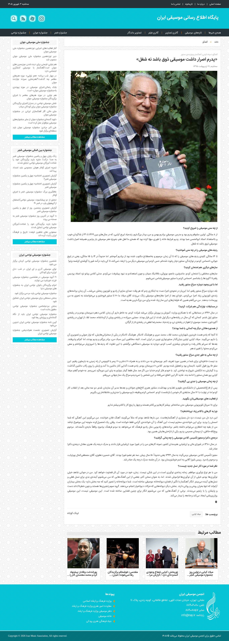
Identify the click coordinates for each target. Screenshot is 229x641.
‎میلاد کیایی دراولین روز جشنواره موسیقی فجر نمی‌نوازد (201, 575)
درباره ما (201, 4)
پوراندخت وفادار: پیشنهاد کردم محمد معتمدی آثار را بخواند (83, 575)
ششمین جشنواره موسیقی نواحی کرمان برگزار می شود (35, 262)
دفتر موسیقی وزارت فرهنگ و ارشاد (94, 611)
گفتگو (205, 42)
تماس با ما (176, 4)
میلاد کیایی (196, 514)
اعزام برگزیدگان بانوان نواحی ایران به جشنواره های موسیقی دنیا (35, 287)
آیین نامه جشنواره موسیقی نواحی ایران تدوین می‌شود (35, 324)
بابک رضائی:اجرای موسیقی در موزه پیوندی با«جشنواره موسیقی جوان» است (35, 89)
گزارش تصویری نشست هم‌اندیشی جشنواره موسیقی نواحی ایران (35, 332)
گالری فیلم (153, 33)
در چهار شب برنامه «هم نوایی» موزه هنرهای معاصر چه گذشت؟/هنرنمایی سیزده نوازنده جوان (35, 79)
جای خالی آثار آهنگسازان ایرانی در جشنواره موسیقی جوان (35, 113)
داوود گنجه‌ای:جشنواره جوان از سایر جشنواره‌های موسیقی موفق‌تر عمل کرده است (35, 121)
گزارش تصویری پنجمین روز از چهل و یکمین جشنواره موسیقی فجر (35, 209)
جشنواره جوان (40, 33)
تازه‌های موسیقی (193, 33)
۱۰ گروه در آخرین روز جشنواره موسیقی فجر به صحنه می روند (35, 217)
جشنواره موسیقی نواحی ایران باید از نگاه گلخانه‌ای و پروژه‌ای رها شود (35, 316)
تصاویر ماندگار (134, 33)
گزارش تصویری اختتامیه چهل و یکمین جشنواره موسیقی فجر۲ (35, 177)
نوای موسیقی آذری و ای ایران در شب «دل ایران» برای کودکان (35, 270)
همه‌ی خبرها (215, 33)
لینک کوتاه (73, 513)
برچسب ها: (211, 515)
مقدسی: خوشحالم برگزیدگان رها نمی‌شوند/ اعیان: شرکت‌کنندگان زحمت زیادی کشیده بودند (123, 576)
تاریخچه (189, 4)
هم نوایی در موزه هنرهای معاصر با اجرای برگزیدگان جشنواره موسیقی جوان (35, 97)
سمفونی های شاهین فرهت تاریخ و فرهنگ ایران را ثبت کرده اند (35, 234)
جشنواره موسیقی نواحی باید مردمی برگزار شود (35, 293)
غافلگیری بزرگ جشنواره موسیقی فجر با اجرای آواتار (35, 193)
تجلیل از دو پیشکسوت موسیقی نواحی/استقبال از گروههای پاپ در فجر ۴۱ (35, 201)
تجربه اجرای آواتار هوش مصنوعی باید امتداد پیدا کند (35, 169)
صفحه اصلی (215, 4)
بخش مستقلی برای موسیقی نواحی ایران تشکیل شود (35, 300)
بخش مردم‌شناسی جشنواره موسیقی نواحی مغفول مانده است (35, 308)
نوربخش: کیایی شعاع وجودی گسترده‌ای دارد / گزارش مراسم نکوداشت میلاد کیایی (162, 575)
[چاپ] (216, 502)
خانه (216, 42)
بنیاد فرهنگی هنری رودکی (98, 621)
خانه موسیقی (104, 616)
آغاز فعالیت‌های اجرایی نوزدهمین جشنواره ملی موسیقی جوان (35, 50)
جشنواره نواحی (18, 33)
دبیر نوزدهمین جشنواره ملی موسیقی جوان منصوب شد (35, 58)
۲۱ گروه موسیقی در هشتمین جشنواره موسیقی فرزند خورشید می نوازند (35, 279)
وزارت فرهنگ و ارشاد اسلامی (97, 601)
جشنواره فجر (60, 33)
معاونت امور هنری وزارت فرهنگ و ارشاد (91, 606)
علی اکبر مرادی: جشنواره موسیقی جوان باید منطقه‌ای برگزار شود (35, 129)
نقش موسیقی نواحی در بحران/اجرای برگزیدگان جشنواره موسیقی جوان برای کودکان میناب (35, 105)
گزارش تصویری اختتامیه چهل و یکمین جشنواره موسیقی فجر (35, 185)
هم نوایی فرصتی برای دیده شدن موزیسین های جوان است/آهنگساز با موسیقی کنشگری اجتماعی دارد (35, 67)
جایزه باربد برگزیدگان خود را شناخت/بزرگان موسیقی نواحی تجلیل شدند (35, 226)
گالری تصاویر (171, 33)
